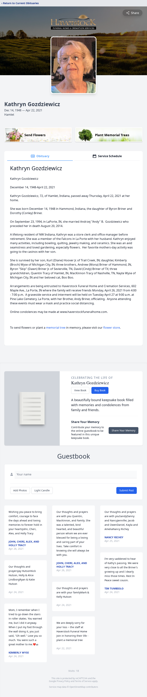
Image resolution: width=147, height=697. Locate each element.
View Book (80, 390)
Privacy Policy (63, 681)
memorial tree (55, 328)
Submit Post (126, 490)
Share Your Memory (123, 430)
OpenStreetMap (77, 686)
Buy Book (99, 390)
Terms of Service (83, 681)
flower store (111, 328)
